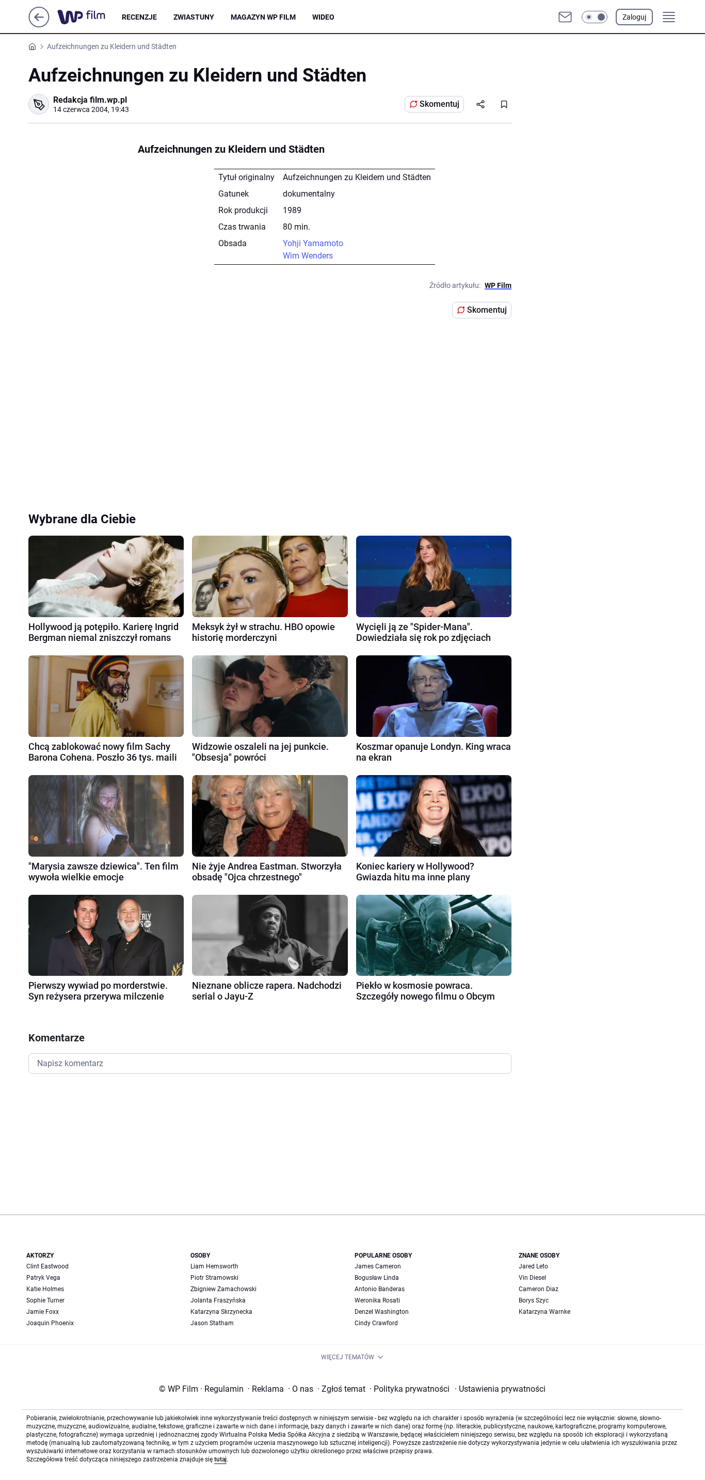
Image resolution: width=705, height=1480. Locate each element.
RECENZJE (139, 17)
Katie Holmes (45, 1289)
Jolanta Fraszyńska (218, 1300)
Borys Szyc (534, 1300)
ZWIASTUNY (193, 17)
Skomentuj (439, 104)
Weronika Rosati (377, 1300)
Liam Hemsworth (214, 1266)
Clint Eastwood (47, 1266)
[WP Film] (89, 17)
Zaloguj (634, 17)
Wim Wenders (308, 256)
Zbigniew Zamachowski (223, 1289)
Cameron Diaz (538, 1289)
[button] (594, 17)
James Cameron (378, 1266)
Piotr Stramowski (214, 1277)
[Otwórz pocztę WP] (565, 17)
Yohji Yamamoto (313, 243)
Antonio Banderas (380, 1289)
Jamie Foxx (42, 1311)
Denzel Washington (382, 1311)
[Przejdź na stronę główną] (39, 24)
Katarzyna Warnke (544, 1311)
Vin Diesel (532, 1277)
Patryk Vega (43, 1277)
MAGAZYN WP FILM (263, 17)
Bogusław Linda (377, 1277)
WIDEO (323, 17)
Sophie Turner (45, 1300)
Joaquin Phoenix (50, 1323)
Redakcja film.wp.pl (90, 100)
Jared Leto (533, 1266)
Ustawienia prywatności (500, 1389)
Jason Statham (212, 1323)
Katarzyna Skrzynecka (221, 1311)
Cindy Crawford (376, 1323)
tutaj (220, 1459)
